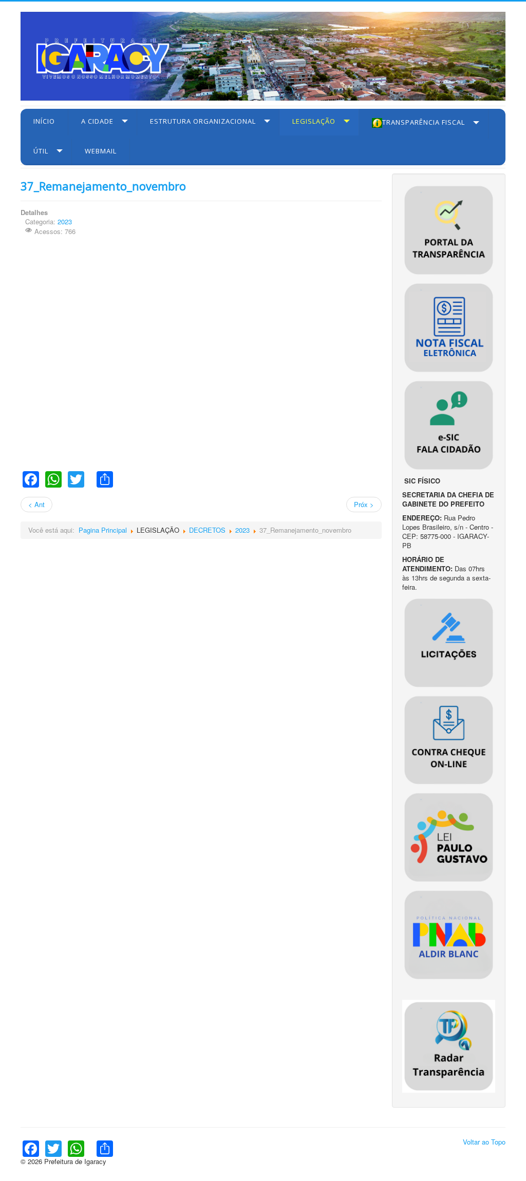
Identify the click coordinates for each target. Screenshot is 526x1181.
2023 (65, 221)
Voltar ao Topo (484, 1142)
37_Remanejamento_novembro (103, 185)
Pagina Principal (103, 530)
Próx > (364, 504)
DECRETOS (207, 530)
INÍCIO (44, 121)
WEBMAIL (101, 151)
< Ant (36, 504)
